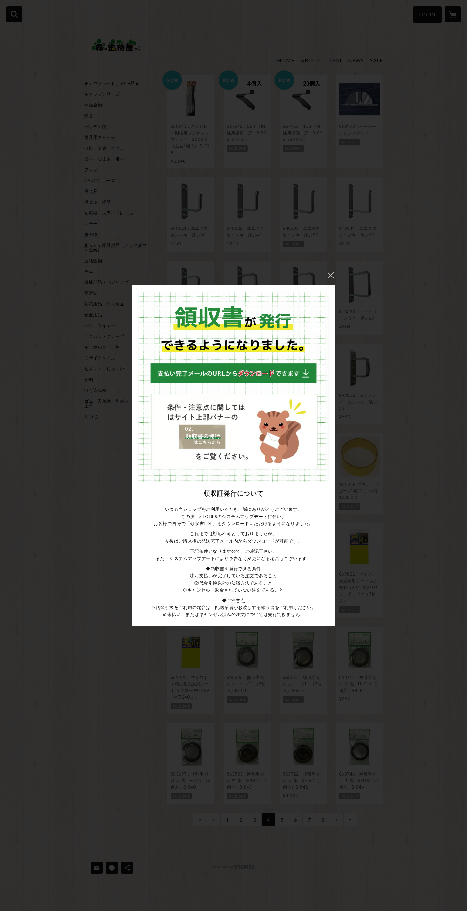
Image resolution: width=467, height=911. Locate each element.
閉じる (331, 275)
